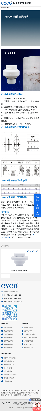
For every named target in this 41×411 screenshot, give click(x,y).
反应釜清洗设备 (9, 361)
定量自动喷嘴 (8, 338)
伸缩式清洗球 (28, 341)
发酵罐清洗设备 (10, 395)
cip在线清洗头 (29, 344)
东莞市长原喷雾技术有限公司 (18, 391)
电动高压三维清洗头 (31, 338)
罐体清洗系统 (33, 391)
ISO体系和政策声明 (30, 408)
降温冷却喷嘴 (8, 348)
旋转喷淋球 (28, 331)
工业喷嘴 (18, 395)
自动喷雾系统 (26, 395)
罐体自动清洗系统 (10, 358)
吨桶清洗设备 (8, 381)
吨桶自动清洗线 (18, 393)
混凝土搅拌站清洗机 (10, 374)
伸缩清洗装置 (28, 348)
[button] (3, 276)
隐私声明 (19, 408)
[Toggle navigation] (38, 3)
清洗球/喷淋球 (29, 393)
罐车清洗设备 (8, 368)
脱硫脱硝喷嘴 (8, 334)
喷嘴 (37, 101)
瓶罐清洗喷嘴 (8, 328)
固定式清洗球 (28, 328)
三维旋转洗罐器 (29, 334)
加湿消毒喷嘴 (8, 344)
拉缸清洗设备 (8, 371)
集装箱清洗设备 (9, 378)
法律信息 (10, 408)
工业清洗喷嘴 (8, 331)
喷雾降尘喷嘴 (8, 341)
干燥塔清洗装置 (9, 364)
